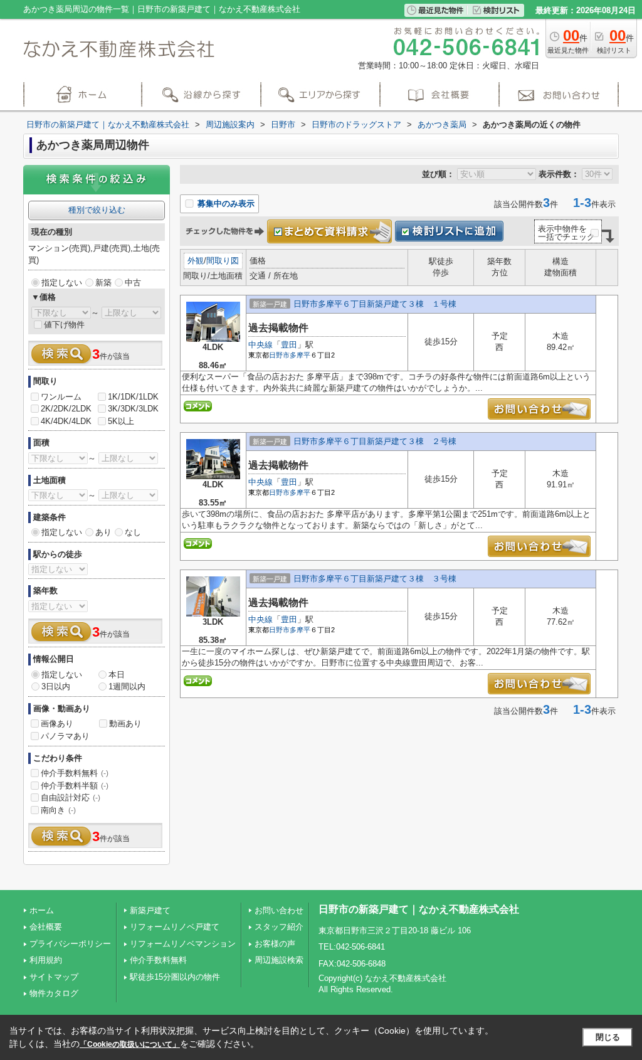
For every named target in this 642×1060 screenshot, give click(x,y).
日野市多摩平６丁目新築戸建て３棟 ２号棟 (374, 441)
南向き (58, 810)
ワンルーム (61, 396)
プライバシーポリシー (70, 943)
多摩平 (300, 355)
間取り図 (222, 260)
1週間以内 (126, 686)
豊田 (289, 344)
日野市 (279, 355)
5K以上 (121, 421)
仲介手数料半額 (74, 785)
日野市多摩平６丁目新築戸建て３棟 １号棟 (374, 304)
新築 (103, 282)
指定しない (61, 282)
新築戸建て (150, 910)
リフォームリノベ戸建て (174, 926)
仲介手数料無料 (74, 773)
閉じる (608, 1037)
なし (133, 532)
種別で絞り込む (96, 210)
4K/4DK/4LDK (66, 421)
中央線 (260, 344)
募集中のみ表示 (225, 203)
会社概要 (45, 926)
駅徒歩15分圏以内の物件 (175, 977)
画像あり (57, 723)
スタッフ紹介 (279, 926)
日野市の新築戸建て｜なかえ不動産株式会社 (418, 909)
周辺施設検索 (279, 960)
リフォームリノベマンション (183, 943)
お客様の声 (275, 943)
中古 (133, 282)
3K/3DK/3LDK (133, 408)
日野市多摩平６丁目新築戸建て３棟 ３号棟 (374, 578)
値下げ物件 (64, 324)
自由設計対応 (70, 797)
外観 (195, 260)
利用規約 (45, 960)
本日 (116, 674)
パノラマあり (65, 736)
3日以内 (55, 686)
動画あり (125, 723)
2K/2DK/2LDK (66, 408)
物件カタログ (53, 993)
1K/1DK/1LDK (133, 396)
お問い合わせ (279, 910)
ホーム (41, 910)
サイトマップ (53, 977)
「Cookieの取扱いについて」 (130, 1044)
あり (103, 532)
